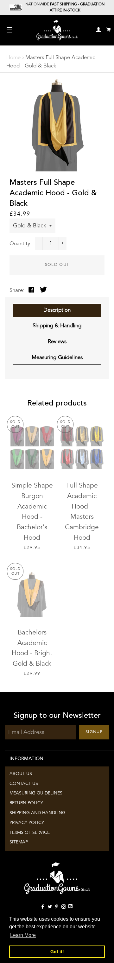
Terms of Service (30, 832)
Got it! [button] (57, 951)
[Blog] (71, 907)
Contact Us (24, 783)
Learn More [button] (23, 935)
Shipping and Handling (38, 813)
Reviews (57, 341)
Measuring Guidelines (57, 357)
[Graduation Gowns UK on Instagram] (64, 907)
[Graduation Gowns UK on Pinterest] (57, 907)
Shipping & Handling (57, 326)
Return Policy (26, 803)
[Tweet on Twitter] (43, 290)
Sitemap (19, 842)
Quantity (20, 243)
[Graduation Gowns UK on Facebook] (44, 907)
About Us (21, 774)
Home (13, 57)
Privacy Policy (27, 823)
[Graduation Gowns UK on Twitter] (51, 907)
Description (57, 310)
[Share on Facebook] (31, 290)
